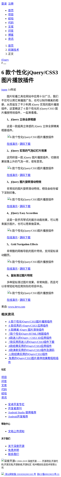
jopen (4, 89)
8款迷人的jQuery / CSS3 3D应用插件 (30, 337)
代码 (11, 22)
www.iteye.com (16, 306)
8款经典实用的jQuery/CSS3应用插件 (30, 346)
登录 (4, 3)
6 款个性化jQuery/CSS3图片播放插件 (30, 321)
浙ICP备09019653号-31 (48, 474)
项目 (11, 14)
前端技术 (13, 49)
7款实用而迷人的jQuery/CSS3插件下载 (31, 341)
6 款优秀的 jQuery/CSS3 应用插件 (28, 325)
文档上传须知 (16, 431)
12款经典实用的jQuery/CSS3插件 (28, 354)
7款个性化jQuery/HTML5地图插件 (28, 333)
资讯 (11, 38)
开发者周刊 (15, 408)
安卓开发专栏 (16, 404)
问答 (11, 30)
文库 (11, 26)
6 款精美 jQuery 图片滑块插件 (26, 329)
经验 (11, 18)
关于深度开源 (16, 446)
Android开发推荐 (18, 416)
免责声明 (13, 450)
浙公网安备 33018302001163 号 (20, 474)
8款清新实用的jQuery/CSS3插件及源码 (31, 350)
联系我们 (13, 454)
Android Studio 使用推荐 (22, 412)
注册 (11, 3)
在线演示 (12, 143)
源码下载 (25, 143)
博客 (11, 34)
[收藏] (4, 63)
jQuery (5, 59)
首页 (11, 10)
